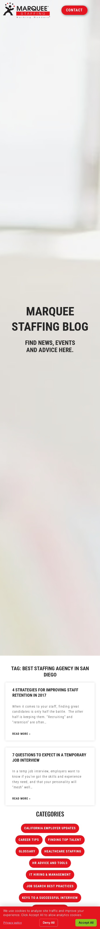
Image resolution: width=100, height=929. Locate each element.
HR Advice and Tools (50, 863)
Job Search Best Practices (50, 886)
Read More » (21, 733)
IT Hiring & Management (50, 875)
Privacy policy (12, 922)
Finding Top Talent (64, 840)
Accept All (86, 922)
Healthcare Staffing (62, 851)
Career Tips (29, 840)
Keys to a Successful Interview (50, 898)
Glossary (27, 851)
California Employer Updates (50, 828)
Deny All (48, 922)
